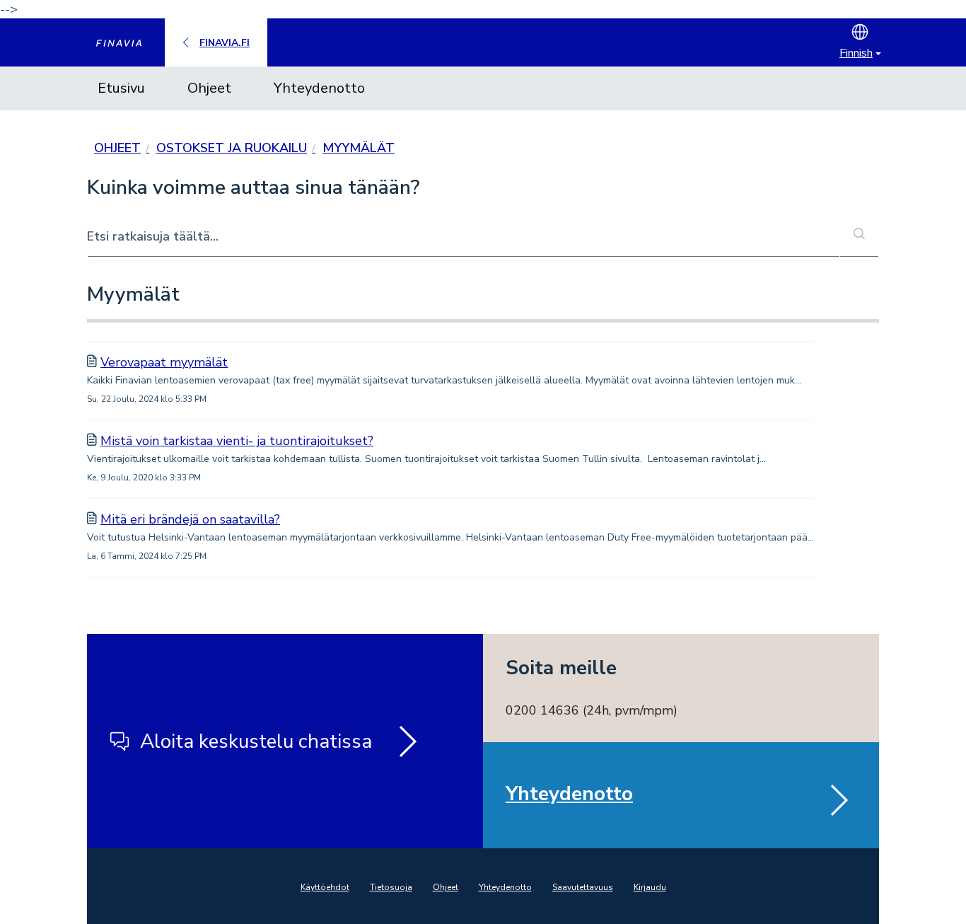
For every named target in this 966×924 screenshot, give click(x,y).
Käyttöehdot (325, 887)
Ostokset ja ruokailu (231, 147)
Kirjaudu (650, 887)
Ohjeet (209, 88)
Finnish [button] (856, 53)
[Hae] (859, 235)
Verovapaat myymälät (164, 362)
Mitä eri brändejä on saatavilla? (190, 519)
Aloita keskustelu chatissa (256, 741)
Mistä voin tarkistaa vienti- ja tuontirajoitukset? (236, 440)
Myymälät (358, 147)
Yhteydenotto (319, 88)
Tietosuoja (391, 887)
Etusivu (121, 88)
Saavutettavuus (582, 887)
